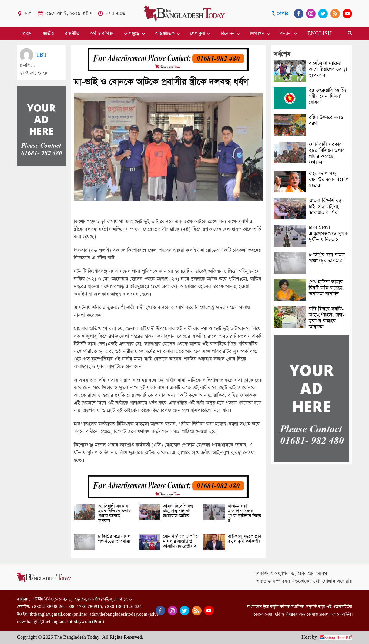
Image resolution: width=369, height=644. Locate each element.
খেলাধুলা (197, 33)
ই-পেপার (280, 13)
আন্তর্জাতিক (165, 33)
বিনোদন (227, 33)
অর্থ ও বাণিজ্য (101, 33)
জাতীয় (48, 33)
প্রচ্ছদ (27, 33)
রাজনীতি (72, 33)
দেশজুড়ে (131, 33)
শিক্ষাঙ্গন (257, 33)
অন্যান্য (286, 33)
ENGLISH (319, 33)
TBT (41, 54)
